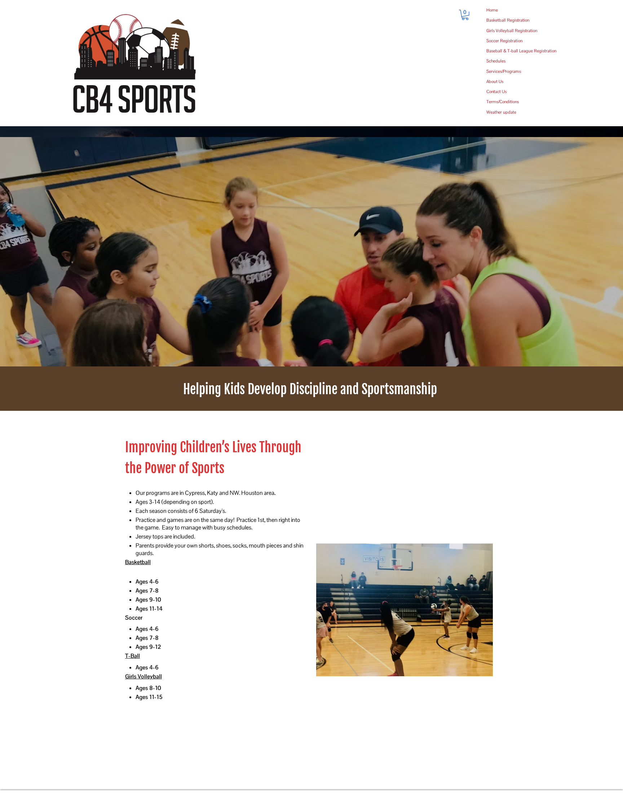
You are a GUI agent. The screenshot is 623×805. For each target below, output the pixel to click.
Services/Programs (503, 71)
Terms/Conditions (502, 102)
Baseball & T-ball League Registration (521, 51)
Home (492, 10)
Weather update (501, 112)
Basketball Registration (507, 20)
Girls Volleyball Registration (511, 31)
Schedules (495, 61)
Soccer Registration (504, 41)
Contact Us (496, 91)
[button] (465, 15)
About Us (494, 81)
